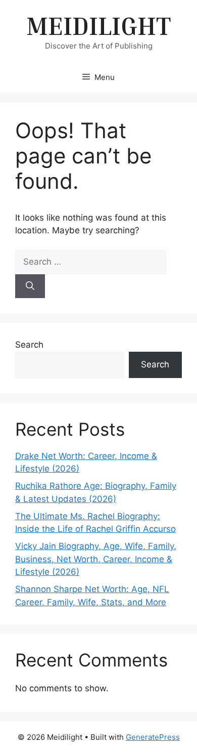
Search (29, 345)
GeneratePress (153, 737)
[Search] (30, 286)
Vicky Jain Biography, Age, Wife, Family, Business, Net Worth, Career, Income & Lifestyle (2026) (95, 559)
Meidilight (98, 25)
